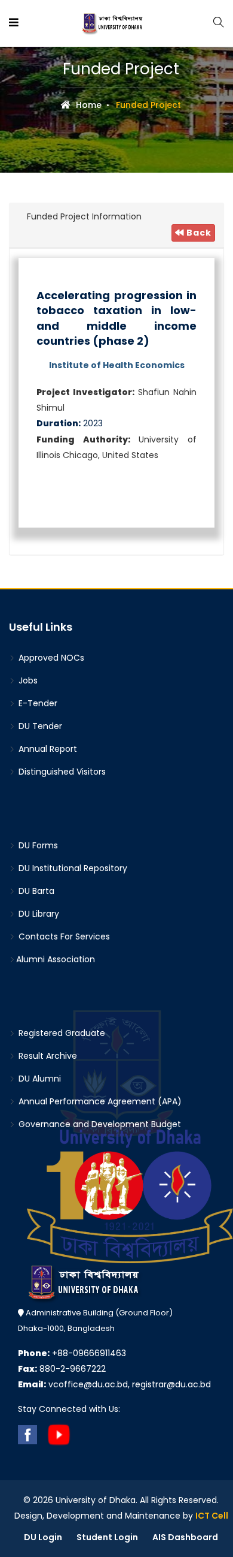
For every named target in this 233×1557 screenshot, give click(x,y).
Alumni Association (55, 959)
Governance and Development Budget (98, 1124)
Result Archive (46, 1056)
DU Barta (35, 891)
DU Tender (39, 726)
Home (87, 105)
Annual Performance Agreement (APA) (99, 1101)
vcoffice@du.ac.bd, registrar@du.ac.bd (114, 1384)
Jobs (27, 680)
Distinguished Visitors (61, 772)
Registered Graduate (60, 1033)
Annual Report (46, 749)
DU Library (37, 914)
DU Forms (37, 845)
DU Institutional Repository (71, 868)
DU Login (43, 1537)
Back (197, 233)
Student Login (107, 1537)
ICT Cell (211, 1516)
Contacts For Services (63, 936)
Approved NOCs (50, 658)
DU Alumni (38, 1079)
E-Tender (36, 703)
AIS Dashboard (185, 1537)
